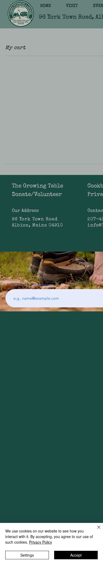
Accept (76, 555)
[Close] (95, 530)
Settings (27, 555)
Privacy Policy (40, 542)
